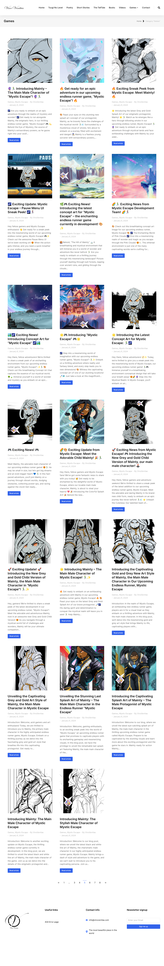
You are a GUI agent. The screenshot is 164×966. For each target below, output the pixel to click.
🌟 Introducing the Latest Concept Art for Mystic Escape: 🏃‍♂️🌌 (131, 339)
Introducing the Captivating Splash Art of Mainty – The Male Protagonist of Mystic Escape (132, 702)
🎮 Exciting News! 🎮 (23, 450)
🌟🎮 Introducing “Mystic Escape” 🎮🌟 (79, 337)
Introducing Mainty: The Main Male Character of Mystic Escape (30, 823)
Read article (14, 140)
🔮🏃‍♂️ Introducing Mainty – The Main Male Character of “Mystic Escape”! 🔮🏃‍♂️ (28, 92)
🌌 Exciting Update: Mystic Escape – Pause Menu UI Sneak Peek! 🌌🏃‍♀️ (28, 208)
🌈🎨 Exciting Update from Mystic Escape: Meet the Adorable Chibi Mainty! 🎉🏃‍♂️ (81, 454)
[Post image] (30, 60)
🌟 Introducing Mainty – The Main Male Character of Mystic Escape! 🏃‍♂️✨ (81, 573)
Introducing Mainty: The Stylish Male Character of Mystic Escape (79, 823)
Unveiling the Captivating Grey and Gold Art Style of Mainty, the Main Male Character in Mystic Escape (28, 702)
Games (11, 102)
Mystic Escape (21, 102)
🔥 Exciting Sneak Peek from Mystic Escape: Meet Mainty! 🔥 (133, 92)
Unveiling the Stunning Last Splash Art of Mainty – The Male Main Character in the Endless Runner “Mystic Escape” (80, 704)
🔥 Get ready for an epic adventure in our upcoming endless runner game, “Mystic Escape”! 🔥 (82, 94)
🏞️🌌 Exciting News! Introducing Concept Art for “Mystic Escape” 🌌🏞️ (28, 339)
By (37, 102)
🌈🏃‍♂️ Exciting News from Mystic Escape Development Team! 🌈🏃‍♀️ (133, 208)
